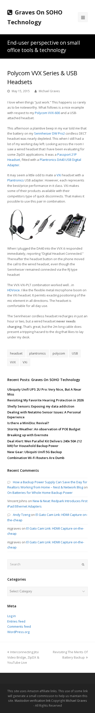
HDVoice (13, 290)
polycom (59, 353)
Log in (11, 616)
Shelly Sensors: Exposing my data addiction (40, 406)
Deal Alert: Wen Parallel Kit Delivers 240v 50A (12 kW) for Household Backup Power (44, 443)
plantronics (37, 353)
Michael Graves (49, 91)
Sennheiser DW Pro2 (49, 133)
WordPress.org (18, 632)
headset (16, 353)
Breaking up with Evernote (27, 435)
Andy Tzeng (21, 514)
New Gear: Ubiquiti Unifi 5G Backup (34, 452)
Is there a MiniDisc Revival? (28, 423)
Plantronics (15, 180)
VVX (13, 362)
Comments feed (19, 626)
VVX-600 (54, 113)
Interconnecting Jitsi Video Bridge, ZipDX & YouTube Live (23, 657)
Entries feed (16, 621)
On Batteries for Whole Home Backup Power (40, 492)
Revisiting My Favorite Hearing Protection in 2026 (45, 400)
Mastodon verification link (32, 701)
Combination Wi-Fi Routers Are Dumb (35, 458)
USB (75, 353)
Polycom (41, 113)
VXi (59, 175)
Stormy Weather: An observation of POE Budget (43, 429)
